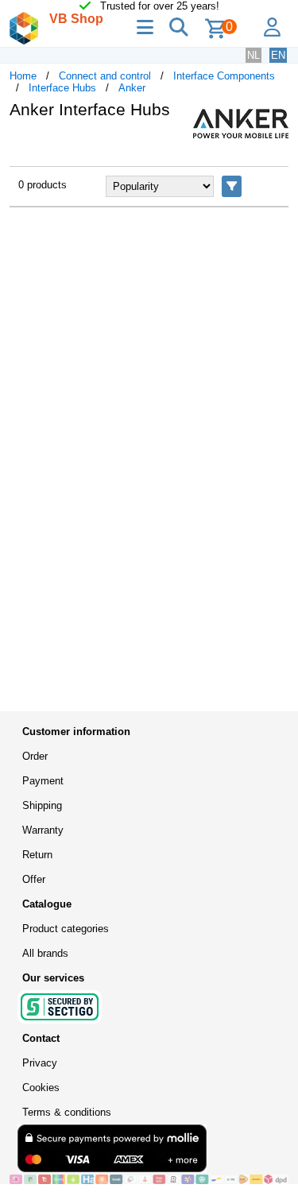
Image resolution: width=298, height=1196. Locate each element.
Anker (131, 88)
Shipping (42, 805)
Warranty (43, 830)
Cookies (41, 1087)
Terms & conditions (66, 1112)
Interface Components (224, 76)
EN (278, 55)
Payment (43, 781)
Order (35, 756)
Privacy (39, 1063)
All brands (45, 953)
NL (253, 55)
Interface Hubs (62, 88)
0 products (42, 185)
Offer (33, 879)
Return (37, 855)
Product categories (65, 929)
